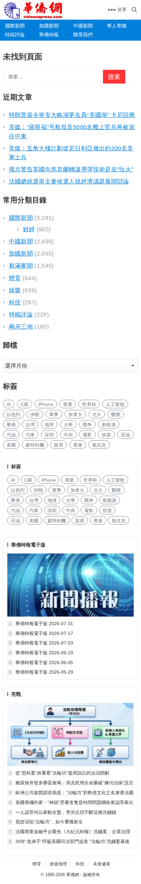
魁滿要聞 (21, 265)
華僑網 (72, 874)
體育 (15, 278)
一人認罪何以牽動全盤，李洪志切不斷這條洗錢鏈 (65, 812)
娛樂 (15, 290)
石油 (125, 434)
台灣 (30, 424)
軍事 (54, 414)
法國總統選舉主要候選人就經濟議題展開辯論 (69, 181)
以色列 (14, 414)
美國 (11, 445)
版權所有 (91, 874)
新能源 (109, 424)
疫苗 (106, 434)
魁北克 (99, 445)
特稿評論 (15, 34)
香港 (78, 445)
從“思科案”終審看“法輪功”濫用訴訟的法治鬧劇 (62, 773)
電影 (87, 434)
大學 (68, 424)
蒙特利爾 (35, 445)
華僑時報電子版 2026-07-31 (44, 623)
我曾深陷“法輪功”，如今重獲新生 (49, 821)
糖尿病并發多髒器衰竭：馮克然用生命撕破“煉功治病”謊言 (74, 782)
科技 (15, 302)
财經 (29, 229)
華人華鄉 (117, 26)
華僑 (11, 424)
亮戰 (16, 694)
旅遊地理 (58, 863)
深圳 (49, 434)
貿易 (58, 445)
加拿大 (75, 414)
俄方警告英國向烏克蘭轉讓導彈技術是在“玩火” (71, 169)
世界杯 (89, 404)
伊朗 (35, 414)
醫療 (116, 414)
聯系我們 (83, 34)
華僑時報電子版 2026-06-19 (44, 652)
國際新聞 (15, 26)
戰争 (87, 424)
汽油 (11, 434)
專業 (67, 404)
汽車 (30, 434)
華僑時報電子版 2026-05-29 (44, 672)
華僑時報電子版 (28, 545)
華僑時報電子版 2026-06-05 (44, 662)
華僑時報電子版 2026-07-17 (44, 633)
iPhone (45, 404)
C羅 (25, 404)
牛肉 (68, 434)
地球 (49, 424)
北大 (97, 414)
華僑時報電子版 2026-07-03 (44, 642)
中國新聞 (83, 26)
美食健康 (101, 863)
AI (9, 404)
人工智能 (115, 404)
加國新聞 (49, 26)
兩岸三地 (21, 326)
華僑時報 (49, 34)
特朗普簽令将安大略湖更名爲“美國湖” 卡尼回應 (72, 115)
